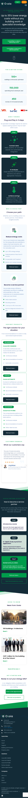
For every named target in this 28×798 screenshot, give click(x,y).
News (4, 611)
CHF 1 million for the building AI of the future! (13, 657)
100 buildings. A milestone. (13, 628)
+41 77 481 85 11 (8, 727)
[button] (25, 5)
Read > (5, 631)
